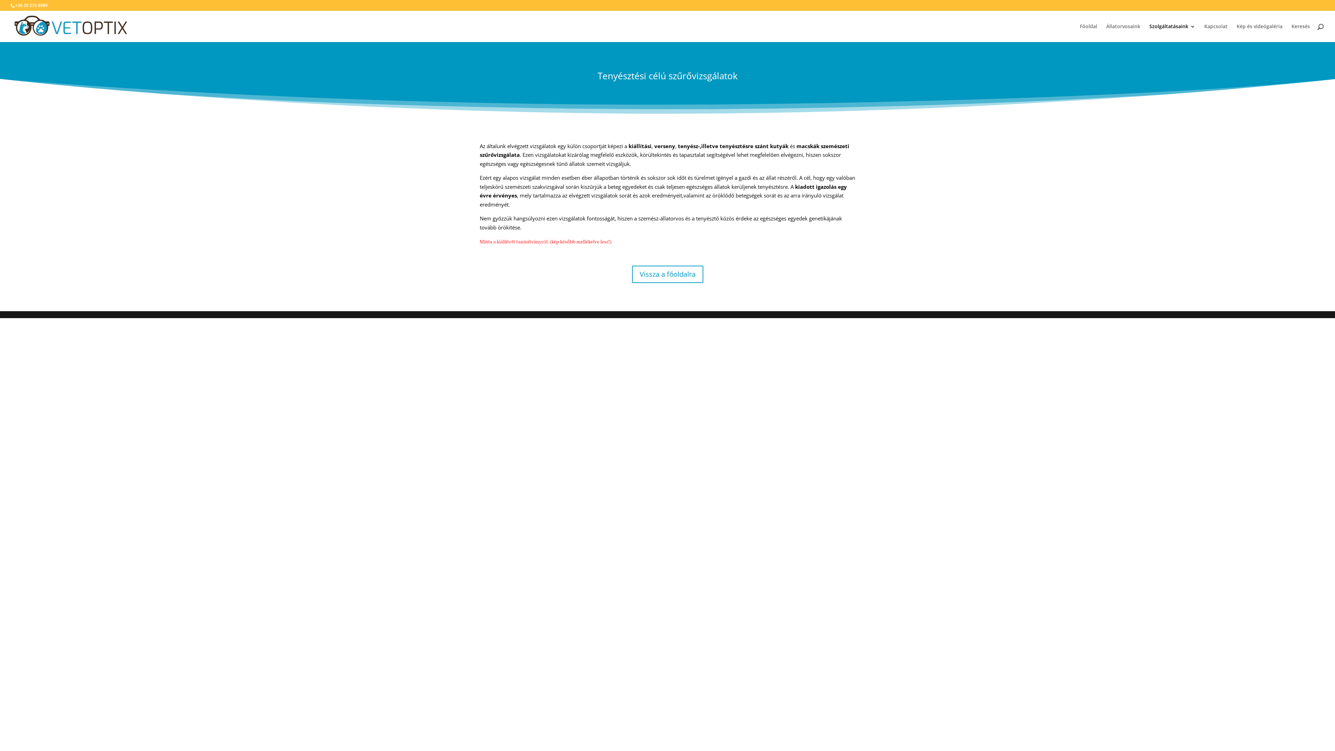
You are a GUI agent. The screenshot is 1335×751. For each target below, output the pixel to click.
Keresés (1301, 27)
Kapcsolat (1216, 27)
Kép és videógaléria (1260, 27)
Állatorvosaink (1123, 27)
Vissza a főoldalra (668, 274)
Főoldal (1088, 27)
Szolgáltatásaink (1168, 27)
